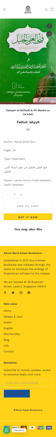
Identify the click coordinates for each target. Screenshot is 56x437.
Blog (6, 339)
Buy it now (28, 217)
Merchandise (12, 334)
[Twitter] (13, 292)
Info (6, 345)
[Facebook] (5, 292)
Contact (9, 351)
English (8, 328)
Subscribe (17, 393)
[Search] (46, 9)
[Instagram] (21, 292)
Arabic (8, 322)
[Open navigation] (4, 9)
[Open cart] (52, 9)
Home (7, 310)
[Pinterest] (29, 292)
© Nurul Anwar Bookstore (28, 410)
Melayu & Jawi (13, 316)
